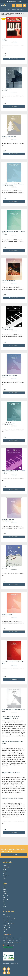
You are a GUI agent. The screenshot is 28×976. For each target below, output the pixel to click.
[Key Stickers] (14, 27)
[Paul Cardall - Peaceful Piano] (14, 269)
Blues (4, 889)
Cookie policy (6, 925)
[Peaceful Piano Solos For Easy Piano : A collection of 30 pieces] (14, 220)
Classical (5, 900)
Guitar (4, 869)
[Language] (13, 5)
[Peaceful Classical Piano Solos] (14, 411)
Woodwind (5, 865)
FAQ (4, 931)
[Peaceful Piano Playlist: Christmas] (14, 555)
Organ (4, 878)
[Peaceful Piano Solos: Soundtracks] (14, 364)
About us (5, 914)
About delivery (6, 916)
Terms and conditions (8, 923)
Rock (4, 906)
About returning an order (9, 919)
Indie (4, 897)
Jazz (4, 902)
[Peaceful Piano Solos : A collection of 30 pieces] (14, 172)
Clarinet (5, 874)
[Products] (17, 5)
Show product (14, 59)
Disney (5, 893)
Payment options (7, 921)
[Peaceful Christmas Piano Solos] (14, 125)
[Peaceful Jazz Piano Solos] (14, 508)
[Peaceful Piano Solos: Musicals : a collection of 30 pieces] (14, 650)
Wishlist (5, 929)
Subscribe (14, 854)
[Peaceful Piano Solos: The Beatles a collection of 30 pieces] (14, 698)
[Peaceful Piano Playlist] (14, 77)
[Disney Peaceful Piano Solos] (14, 316)
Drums (4, 871)
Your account (6, 927)
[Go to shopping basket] (24, 5)
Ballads (5, 887)
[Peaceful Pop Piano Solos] (14, 603)
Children (5, 891)
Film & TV (5, 895)
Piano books (6, 867)
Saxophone (6, 876)
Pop (4, 904)
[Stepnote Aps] (3, 5)
